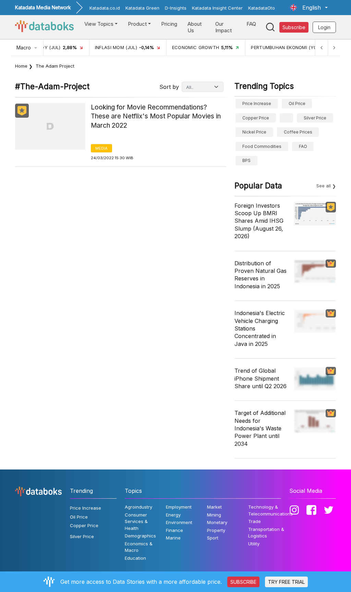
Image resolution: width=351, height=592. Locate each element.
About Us (194, 27)
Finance (174, 530)
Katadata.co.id (104, 8)
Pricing (169, 24)
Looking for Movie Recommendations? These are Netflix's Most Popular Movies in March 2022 (156, 116)
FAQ (251, 24)
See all (323, 185)
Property (216, 530)
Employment (179, 507)
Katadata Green (142, 8)
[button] (308, 7)
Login (324, 27)
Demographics (140, 535)
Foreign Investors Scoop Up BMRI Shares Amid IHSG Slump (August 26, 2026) (258, 221)
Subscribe (293, 27)
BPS (246, 160)
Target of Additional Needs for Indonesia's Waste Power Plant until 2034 (260, 428)
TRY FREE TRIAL (286, 582)
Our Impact (223, 27)
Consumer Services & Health (136, 521)
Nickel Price (254, 132)
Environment (179, 522)
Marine (173, 538)
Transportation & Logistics (266, 532)
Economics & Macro (139, 547)
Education (135, 558)
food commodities (261, 146)
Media (101, 148)
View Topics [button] (98, 24)
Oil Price (297, 103)
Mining (214, 515)
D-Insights (175, 8)
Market (214, 507)
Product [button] (137, 24)
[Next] (334, 47)
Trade (254, 521)
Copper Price (255, 117)
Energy (173, 515)
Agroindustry (138, 507)
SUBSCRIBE (243, 582)
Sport (212, 538)
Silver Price (315, 117)
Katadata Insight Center (217, 8)
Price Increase (256, 103)
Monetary (217, 522)
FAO (303, 146)
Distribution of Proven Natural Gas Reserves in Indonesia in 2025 (260, 275)
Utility (253, 543)
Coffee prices (298, 132)
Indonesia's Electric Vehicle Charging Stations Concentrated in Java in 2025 (259, 328)
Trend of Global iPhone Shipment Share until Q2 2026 (260, 378)
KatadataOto (261, 8)
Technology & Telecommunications (270, 510)
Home (21, 66)
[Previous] (321, 47)
